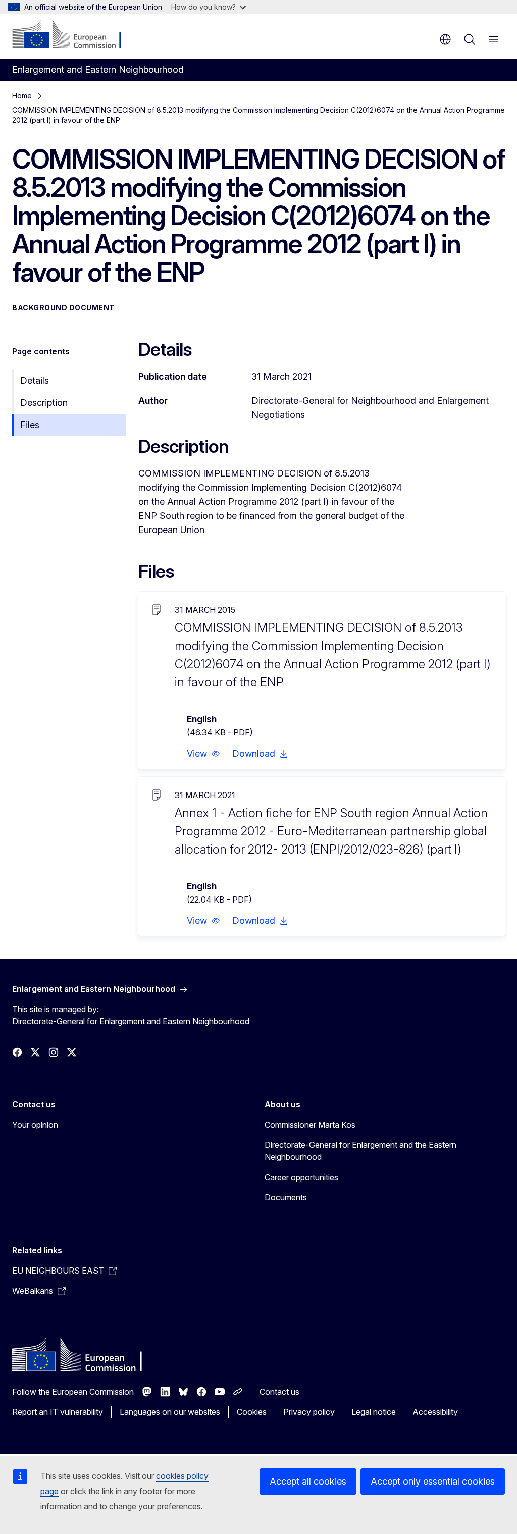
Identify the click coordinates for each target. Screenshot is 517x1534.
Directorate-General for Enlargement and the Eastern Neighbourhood (360, 1151)
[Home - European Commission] (73, 35)
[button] (203, 754)
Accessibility (435, 1412)
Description (44, 402)
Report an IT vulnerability (57, 1412)
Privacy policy (309, 1412)
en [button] (445, 39)
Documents (286, 1197)
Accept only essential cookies (433, 1481)
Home (22, 95)
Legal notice (373, 1412)
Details (34, 380)
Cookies (252, 1412)
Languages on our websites (170, 1412)
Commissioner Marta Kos (310, 1125)
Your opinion (35, 1125)
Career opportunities (301, 1177)
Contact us (279, 1392)
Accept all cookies (308, 1481)
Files (29, 424)
